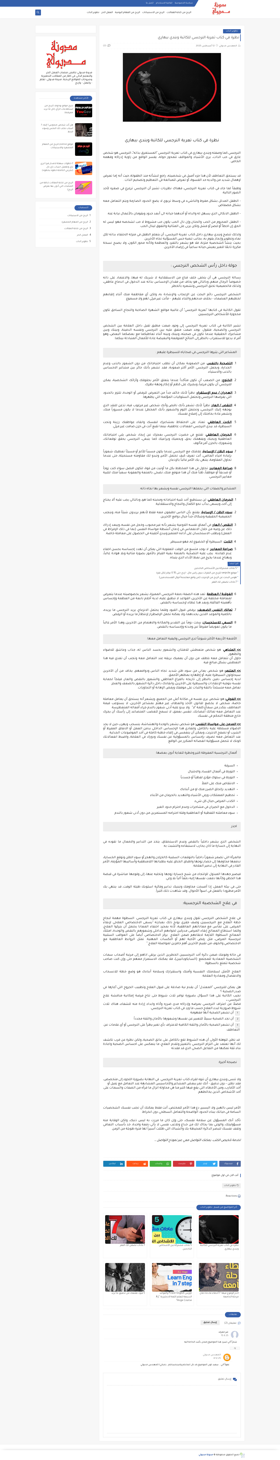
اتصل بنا (150, 3)
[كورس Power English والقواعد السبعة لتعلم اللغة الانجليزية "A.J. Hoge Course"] (172, 1277)
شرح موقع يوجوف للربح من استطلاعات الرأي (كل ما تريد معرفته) (58, 109)
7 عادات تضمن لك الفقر (224, 582)
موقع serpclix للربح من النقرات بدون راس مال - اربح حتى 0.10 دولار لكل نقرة (196, 573)
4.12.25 (217, 1358)
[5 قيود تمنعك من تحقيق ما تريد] (125, 1277)
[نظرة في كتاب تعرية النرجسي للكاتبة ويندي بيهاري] (219, 1229)
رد (235, 1348)
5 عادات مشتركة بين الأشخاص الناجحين (215, 568)
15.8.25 (224, 1336)
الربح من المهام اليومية (127, 12)
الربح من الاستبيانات (153, 12)
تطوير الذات (93, 12)
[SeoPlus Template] (242, 1455)
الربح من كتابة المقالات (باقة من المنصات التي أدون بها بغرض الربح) (56, 186)
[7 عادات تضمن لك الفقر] (125, 1229)
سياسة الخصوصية (184, 3)
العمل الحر (107, 12)
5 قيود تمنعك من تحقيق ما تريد (128, 1293)
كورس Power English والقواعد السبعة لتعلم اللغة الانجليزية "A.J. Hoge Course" (174, 1297)
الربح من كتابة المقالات (179, 12)
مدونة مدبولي (206, 1455)
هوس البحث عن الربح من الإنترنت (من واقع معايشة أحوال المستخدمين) (198, 577)
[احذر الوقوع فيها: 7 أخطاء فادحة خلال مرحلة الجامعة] (219, 1277)
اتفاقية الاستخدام (164, 3)
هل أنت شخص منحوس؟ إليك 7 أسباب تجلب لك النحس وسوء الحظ (57, 128)
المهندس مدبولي (212, 1355)
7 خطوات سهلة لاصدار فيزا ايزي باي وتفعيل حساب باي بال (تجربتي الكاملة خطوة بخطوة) (56, 167)
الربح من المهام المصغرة (75, 222)
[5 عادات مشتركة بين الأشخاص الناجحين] (172, 1229)
